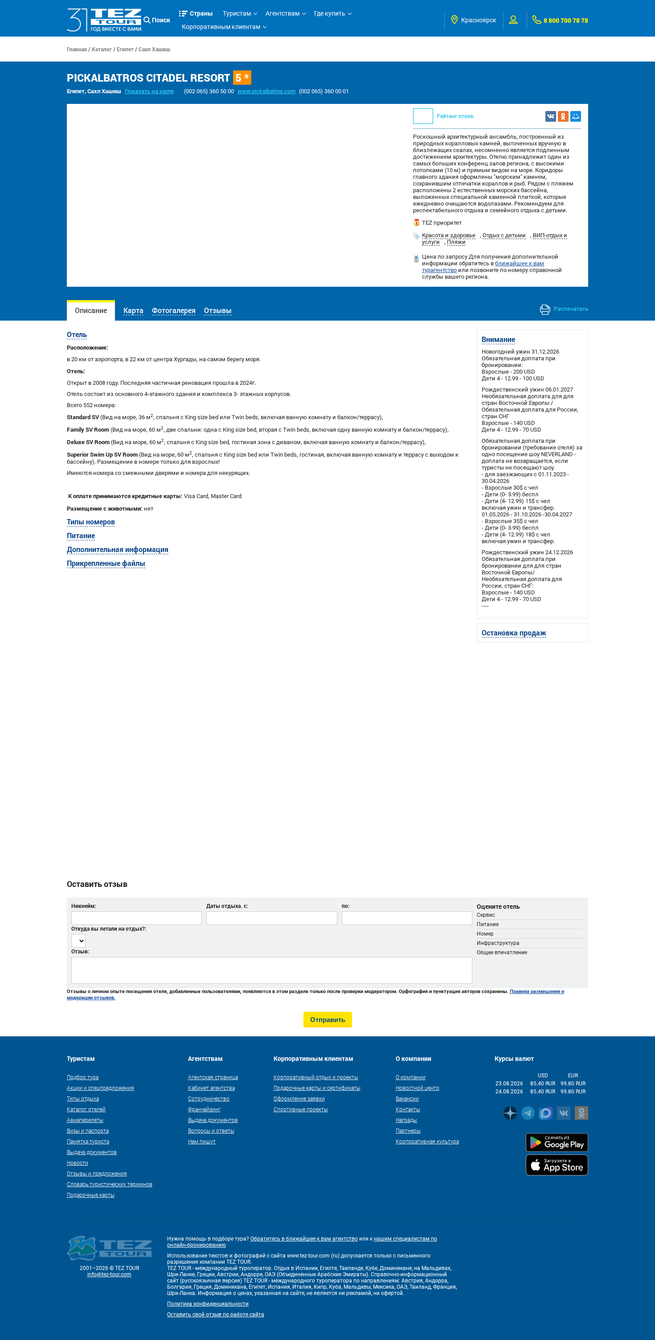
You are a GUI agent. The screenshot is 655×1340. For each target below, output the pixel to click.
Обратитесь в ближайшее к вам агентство (304, 1239)
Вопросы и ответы (211, 1130)
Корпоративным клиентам (221, 26)
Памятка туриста (88, 1141)
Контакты (408, 1109)
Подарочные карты (91, 1194)
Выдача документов (92, 1151)
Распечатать (570, 308)
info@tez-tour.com (109, 1274)
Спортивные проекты (301, 1109)
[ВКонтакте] (550, 116)
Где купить (329, 13)
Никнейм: (83, 905)
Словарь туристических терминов (109, 1183)
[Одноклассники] (563, 116)
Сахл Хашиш (154, 49)
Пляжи (456, 242)
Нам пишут (202, 1141)
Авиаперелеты (85, 1119)
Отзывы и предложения (97, 1173)
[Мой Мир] (575, 116)
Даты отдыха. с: (227, 905)
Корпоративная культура (427, 1141)
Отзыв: (80, 951)
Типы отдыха (83, 1098)
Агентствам (282, 13)
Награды (406, 1119)
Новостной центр (417, 1087)
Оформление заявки (299, 1098)
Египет (125, 49)
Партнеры (408, 1130)
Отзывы (218, 310)
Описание (91, 310)
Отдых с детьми (504, 235)
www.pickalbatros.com (266, 91)
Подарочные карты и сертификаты (317, 1087)
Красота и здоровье (448, 235)
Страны (201, 13)
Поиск (161, 20)
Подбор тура (82, 1076)
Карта (133, 310)
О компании (411, 1076)
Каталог (102, 49)
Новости (77, 1162)
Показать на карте (149, 91)
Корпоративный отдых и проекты (316, 1076)
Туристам (237, 13)
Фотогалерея (174, 310)
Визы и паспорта (88, 1130)
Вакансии (407, 1098)
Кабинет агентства (211, 1087)
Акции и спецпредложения (100, 1087)
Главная (77, 49)
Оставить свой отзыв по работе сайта (215, 1314)
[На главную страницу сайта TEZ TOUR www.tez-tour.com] (104, 19)
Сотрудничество (208, 1098)
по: (345, 905)
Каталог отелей (86, 1109)
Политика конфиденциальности (208, 1304)
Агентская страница (213, 1076)
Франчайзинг (204, 1109)
